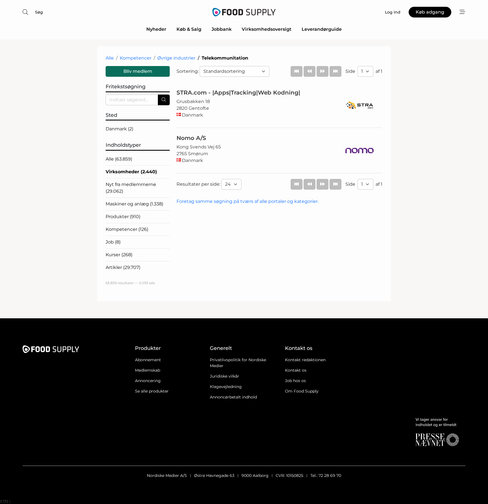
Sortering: (188, 71)
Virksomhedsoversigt (266, 29)
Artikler (123, 267)
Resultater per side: (199, 184)
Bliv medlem (137, 71)
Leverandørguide (322, 29)
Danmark (119, 129)
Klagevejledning (226, 386)
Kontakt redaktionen (305, 359)
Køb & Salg (189, 29)
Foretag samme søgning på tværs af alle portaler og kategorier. (248, 201)
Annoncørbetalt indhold (233, 397)
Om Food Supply (302, 391)
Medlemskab (147, 370)
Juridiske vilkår (224, 376)
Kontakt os (295, 370)
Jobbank (222, 29)
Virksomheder (131, 171)
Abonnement (148, 359)
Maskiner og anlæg (134, 204)
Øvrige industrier (176, 58)
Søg (39, 12)
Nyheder (156, 29)
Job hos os (295, 380)
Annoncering (148, 380)
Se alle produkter (152, 391)
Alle (110, 58)
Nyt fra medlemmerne (131, 188)
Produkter (123, 216)
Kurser (119, 254)
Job (113, 242)
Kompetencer (135, 58)
